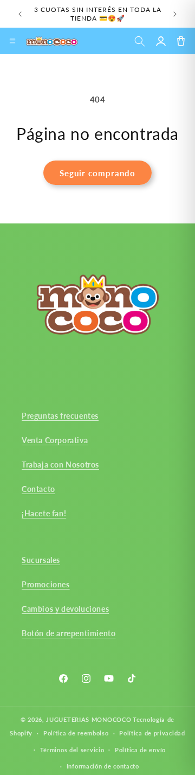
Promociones (46, 584)
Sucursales (41, 560)
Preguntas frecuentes (60, 415)
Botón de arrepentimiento (68, 633)
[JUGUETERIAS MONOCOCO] (52, 41)
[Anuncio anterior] (20, 14)
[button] (139, 41)
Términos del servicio (72, 749)
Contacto (38, 489)
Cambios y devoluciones (65, 608)
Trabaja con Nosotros (60, 464)
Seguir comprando (97, 173)
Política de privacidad (152, 732)
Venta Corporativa (55, 440)
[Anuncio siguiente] (175, 14)
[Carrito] (181, 41)
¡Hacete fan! (44, 513)
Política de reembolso (76, 732)
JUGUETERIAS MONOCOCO (88, 719)
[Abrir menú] (12, 41)
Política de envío (140, 749)
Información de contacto (103, 766)
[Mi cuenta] (161, 41)
